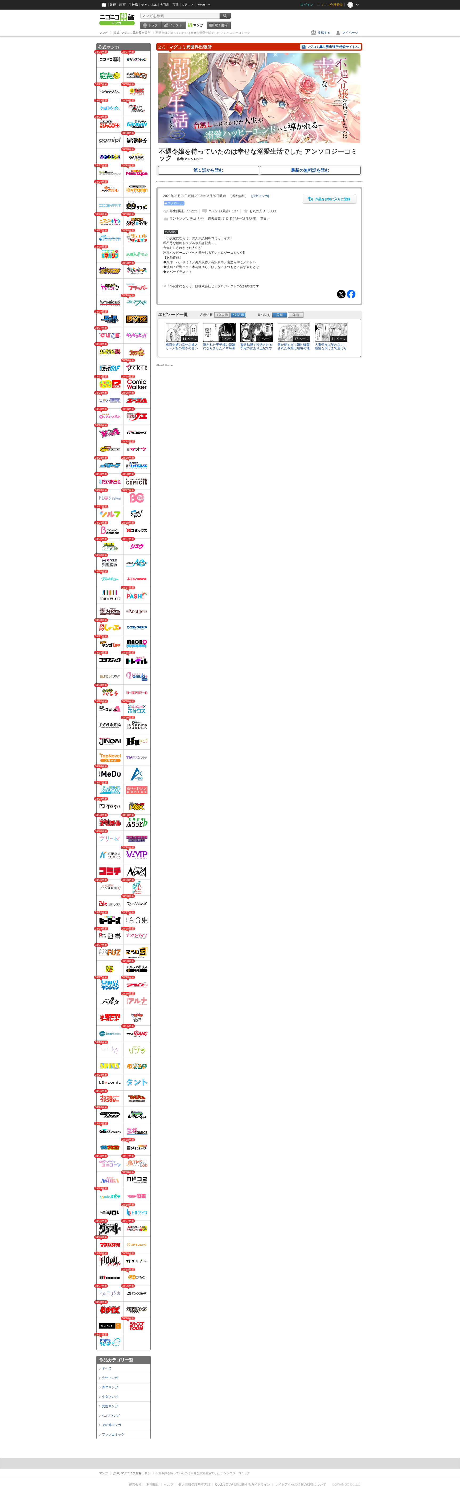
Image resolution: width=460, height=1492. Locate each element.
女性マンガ (110, 1406)
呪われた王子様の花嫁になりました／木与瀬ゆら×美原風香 (219, 348)
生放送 (133, 4)
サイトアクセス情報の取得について (300, 1484)
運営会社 (135, 1484)
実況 (175, 4)
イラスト (175, 25)
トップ (153, 25)
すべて (107, 1368)
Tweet (341, 294)
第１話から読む (208, 170)
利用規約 (152, 1484)
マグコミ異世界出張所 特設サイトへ (333, 47)
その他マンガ (111, 1425)
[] (260, 196)
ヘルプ (169, 1484)
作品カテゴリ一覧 (116, 1360)
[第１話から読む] (259, 142)
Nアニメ (188, 4)
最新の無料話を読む (310, 170)
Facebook (351, 294)
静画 (122, 4)
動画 (113, 4)
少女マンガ (110, 1397)
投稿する (324, 33)
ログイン (306, 4)
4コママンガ (111, 1415)
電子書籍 (221, 25)
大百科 (165, 4)
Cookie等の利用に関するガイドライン (242, 1484)
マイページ (350, 33)
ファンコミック (113, 1434)
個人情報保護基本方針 (194, 1484)
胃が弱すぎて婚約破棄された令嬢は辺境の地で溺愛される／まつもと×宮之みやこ (294, 350)
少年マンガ (110, 1378)
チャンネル (149, 4)
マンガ (198, 25)
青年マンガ (110, 1387)
